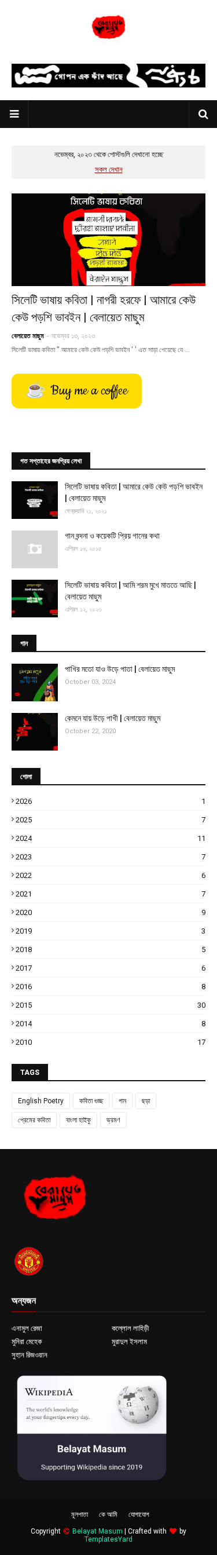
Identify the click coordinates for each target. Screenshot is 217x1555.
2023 (110, 856)
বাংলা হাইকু (78, 1120)
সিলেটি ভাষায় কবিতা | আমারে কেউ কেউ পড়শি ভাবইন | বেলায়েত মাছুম (134, 492)
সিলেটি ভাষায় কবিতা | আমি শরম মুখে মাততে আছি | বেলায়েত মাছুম (130, 590)
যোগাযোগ (138, 1514)
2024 (110, 838)
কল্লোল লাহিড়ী (130, 1328)
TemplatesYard (108, 1539)
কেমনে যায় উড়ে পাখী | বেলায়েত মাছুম (112, 718)
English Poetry (41, 1101)
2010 (110, 1042)
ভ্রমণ (113, 1120)
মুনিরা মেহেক (27, 1341)
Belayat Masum (97, 1531)
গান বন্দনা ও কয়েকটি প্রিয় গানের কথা (112, 535)
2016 (110, 986)
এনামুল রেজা (27, 1328)
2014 (110, 1023)
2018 (110, 949)
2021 (110, 894)
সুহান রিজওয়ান (29, 1355)
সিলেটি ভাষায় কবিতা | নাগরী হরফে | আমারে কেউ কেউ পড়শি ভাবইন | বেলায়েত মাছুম (104, 308)
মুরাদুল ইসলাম (129, 1341)
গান (122, 1101)
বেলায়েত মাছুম (28, 336)
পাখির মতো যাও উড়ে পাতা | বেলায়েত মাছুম (120, 669)
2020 (110, 912)
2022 (110, 875)
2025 (110, 819)
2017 (110, 968)
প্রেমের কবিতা (34, 1120)
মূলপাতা (79, 1514)
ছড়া (146, 1101)
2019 (110, 931)
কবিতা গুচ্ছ (91, 1101)
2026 (110, 801)
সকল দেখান (109, 169)
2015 (110, 1005)
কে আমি (108, 1514)
